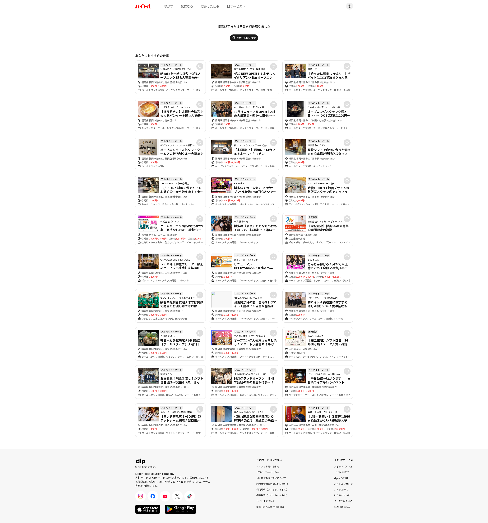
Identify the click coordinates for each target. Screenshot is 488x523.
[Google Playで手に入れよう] (180, 509)
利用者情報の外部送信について (272, 483)
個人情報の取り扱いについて (271, 478)
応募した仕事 (210, 6)
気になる (187, 6)
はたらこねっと (342, 495)
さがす (168, 6)
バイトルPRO (341, 489)
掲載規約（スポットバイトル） (272, 495)
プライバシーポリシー (267, 472)
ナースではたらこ (343, 501)
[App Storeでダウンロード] (147, 509)
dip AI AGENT (341, 478)
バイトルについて (265, 501)
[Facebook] (152, 496)
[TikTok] (189, 496)
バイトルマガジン (343, 483)
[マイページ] (349, 6)
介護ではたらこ (342, 506)
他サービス (234, 6)
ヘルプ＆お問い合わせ (267, 466)
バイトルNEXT (341, 472)
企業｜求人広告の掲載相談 (270, 506)
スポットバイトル (343, 466)
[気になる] (199, 66)
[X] (177, 496)
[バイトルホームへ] (143, 6)
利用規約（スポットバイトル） (272, 489)
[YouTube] (165, 496)
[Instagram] (140, 496)
